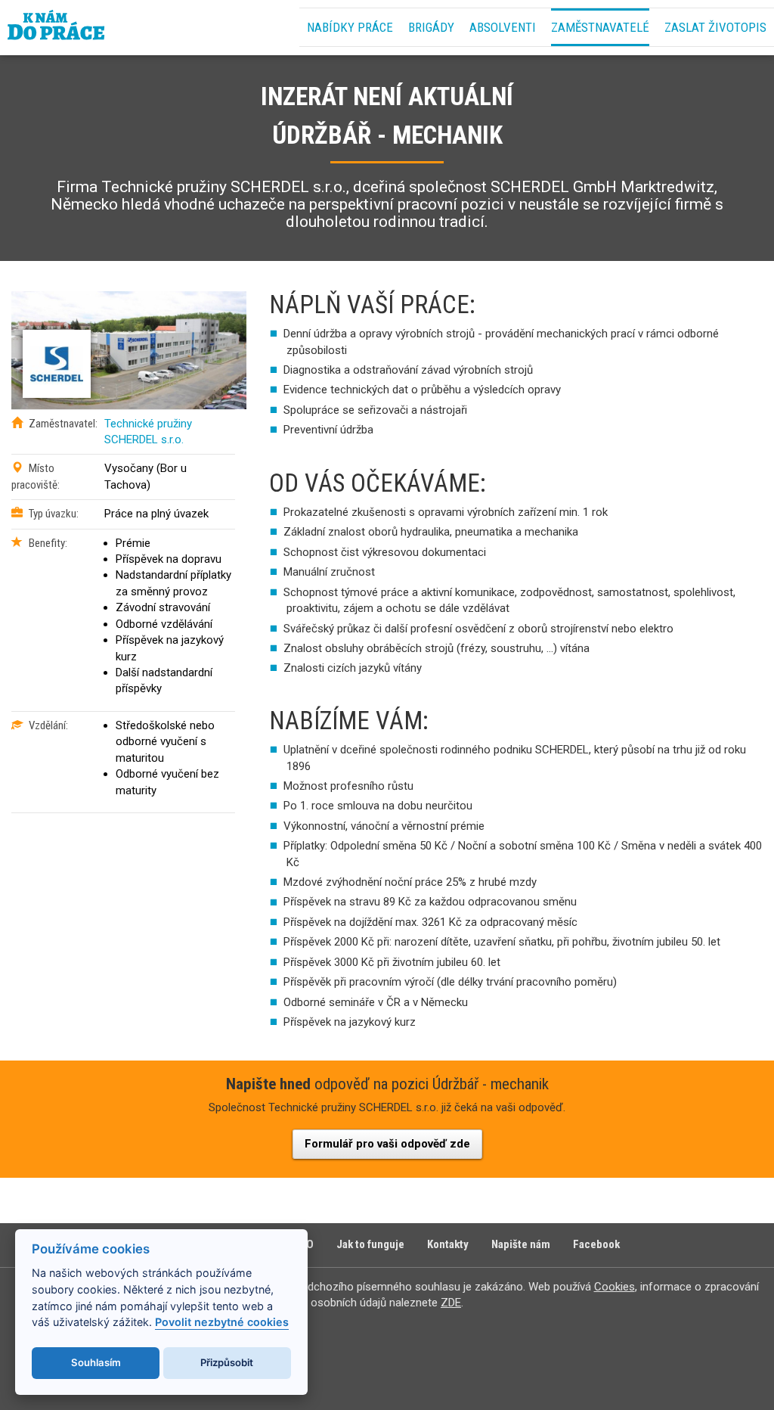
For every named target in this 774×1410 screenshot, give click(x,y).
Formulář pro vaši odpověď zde (387, 1144)
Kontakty (448, 1244)
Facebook (596, 1244)
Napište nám (520, 1244)
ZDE (451, 1302)
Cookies (614, 1287)
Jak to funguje (370, 1244)
